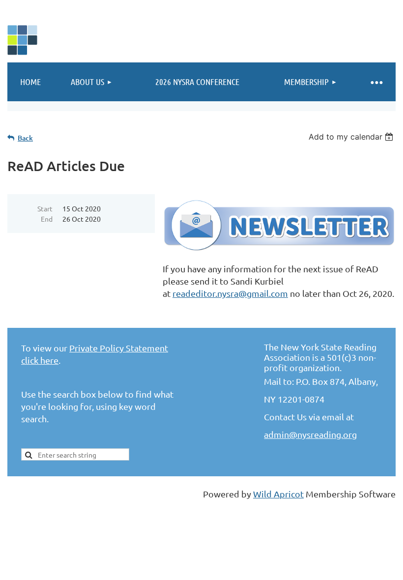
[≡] (376, 81)
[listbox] (352, 137)
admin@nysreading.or (308, 434)
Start (45, 208)
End (47, 218)
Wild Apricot (278, 494)
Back (25, 138)
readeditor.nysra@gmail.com (230, 293)
